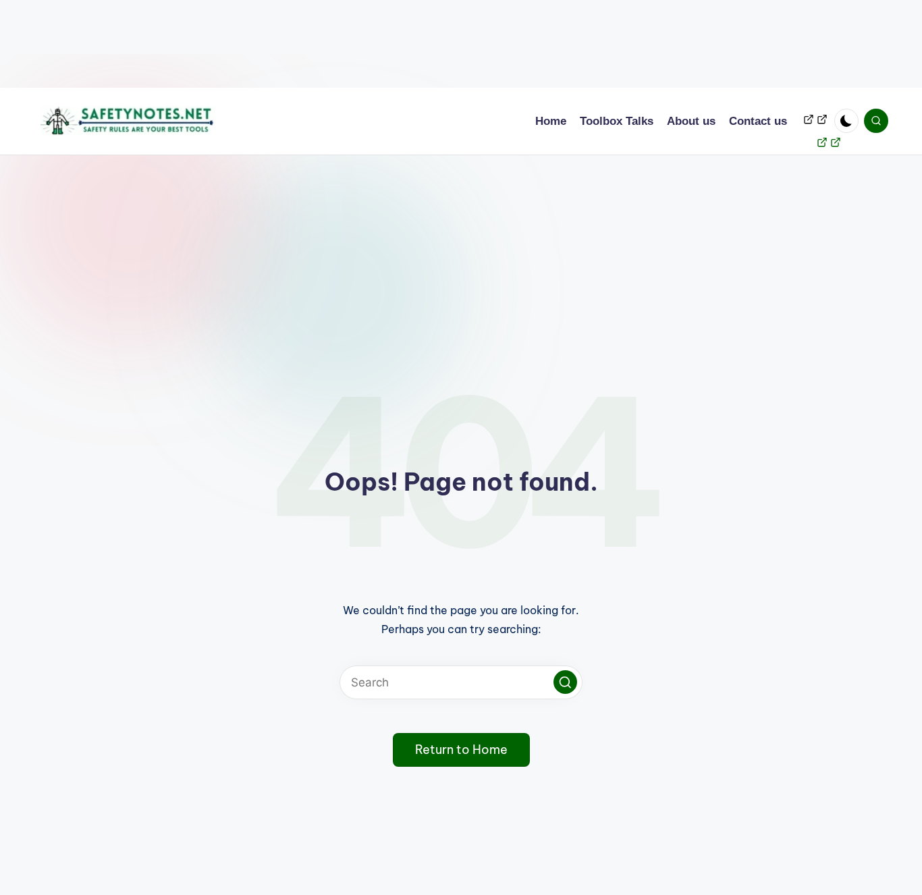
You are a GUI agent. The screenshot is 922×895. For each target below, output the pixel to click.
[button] (565, 682)
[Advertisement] (405, 44)
